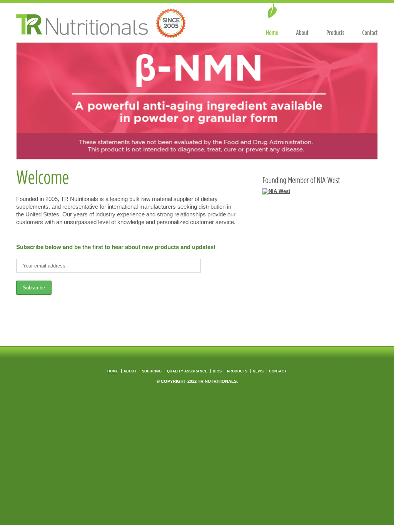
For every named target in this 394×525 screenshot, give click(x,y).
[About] (302, 20)
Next (368, 99)
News (258, 371)
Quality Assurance (187, 371)
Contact (278, 371)
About (130, 371)
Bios (217, 371)
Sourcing (152, 371)
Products (237, 371)
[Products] (335, 20)
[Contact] (370, 20)
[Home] (272, 20)
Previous (26, 99)
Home (112, 371)
